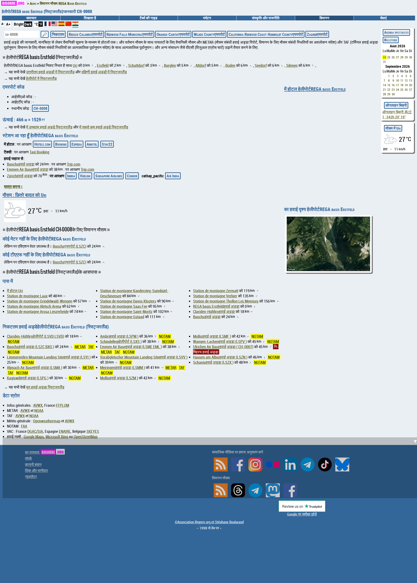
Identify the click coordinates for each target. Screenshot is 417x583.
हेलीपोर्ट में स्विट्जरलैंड (41, 78)
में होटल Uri (15, 290)
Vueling (85, 175)
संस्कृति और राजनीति (266, 18)
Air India (173, 175)
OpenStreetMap (86, 436)
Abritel (92, 144)
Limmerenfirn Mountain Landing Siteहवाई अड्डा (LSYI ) (49, 357)
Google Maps (34, 436)
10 (397, 80)
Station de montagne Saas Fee (123, 306)
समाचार (31, 18)
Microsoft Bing (57, 436)
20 (410, 85)
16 (393, 85)
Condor (132, 175)
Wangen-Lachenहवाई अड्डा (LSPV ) (220, 341)
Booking (61, 144)
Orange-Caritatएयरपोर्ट (173, 34)
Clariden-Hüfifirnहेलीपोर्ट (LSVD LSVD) (35, 336)
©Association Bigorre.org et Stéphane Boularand (209, 522)
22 (388, 89)
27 (397, 57)
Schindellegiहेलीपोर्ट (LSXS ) (121, 341)
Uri (75, 65)
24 (384, 57)
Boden (230, 65)
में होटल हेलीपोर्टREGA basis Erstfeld (315, 89)
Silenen (292, 65)
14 (384, 85)
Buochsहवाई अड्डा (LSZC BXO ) (30, 346)
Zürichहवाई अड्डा (20, 175)
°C (36, 24)
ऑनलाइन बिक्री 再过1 (397, 114)
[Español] (61, 24)
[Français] (48, 24)
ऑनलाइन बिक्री (396, 105)
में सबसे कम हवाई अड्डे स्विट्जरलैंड (103, 127)
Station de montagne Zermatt (215, 290)
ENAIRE (65, 431)
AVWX (38, 405)
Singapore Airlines (108, 175)
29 (406, 57)
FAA (24, 426)
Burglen (170, 65)
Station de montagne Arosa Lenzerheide (38, 311)
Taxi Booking (39, 152)
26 (393, 57)
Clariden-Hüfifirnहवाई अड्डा (214, 311)
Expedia (76, 144)
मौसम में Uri (393, 128)
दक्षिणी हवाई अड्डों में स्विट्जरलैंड (104, 71)
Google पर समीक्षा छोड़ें (302, 514)
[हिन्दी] (75, 25)
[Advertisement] (211, 467)
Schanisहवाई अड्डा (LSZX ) (213, 362)
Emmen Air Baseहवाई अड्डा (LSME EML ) (131, 346)
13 (410, 80)
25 (388, 57)
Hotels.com (42, 144)
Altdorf (200, 65)
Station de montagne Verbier (215, 295)
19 (406, 85)
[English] (54, 24)
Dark (28, 24)
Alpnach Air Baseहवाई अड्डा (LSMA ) (34, 367)
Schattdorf (136, 65)
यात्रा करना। (13, 186)
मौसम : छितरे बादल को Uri (24, 195)
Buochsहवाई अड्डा (20, 164)
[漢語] (68, 24)
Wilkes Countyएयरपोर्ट (209, 34)
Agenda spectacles (396, 32)
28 (401, 57)
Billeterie (390, 40)
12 (406, 80)
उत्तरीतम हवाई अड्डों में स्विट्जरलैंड (50, 71)
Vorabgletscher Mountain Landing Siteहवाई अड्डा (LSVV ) (143, 357)
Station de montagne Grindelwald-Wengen (39, 301)
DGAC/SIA (35, 431)
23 (393, 89)
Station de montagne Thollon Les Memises (225, 301)
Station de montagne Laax (27, 295)
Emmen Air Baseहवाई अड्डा (27, 169)
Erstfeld (103, 65)
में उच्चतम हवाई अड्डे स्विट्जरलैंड (49, 127)
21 (384, 89)
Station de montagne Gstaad (122, 316)
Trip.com (73, 164)
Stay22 (107, 144)
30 (410, 57)
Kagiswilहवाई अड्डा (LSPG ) (27, 377)
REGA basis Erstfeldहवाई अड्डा (216, 306)
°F (40, 24)
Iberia (71, 175)
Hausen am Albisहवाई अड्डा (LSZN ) (220, 357)
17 (397, 85)
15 (388, 85)
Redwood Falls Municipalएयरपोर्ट (129, 34)
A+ (8, 24)
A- (2, 23)
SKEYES (92, 431)
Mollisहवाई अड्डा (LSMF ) (212, 336)
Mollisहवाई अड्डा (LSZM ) (119, 377)
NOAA (38, 410)
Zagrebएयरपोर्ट (317, 34)
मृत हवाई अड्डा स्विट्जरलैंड (45, 387)
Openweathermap (46, 420)
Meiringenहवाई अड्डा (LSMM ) (122, 367)
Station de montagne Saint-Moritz (126, 311)
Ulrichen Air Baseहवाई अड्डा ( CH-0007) (223, 346)
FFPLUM (62, 405)
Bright (19, 24)
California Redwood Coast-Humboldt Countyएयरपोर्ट (266, 34)
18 (401, 85)
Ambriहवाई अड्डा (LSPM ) (119, 336)
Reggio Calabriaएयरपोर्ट (86, 34)
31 (384, 62)
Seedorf (261, 65)
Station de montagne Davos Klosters (128, 301)
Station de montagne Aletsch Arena (34, 306)
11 (401, 80)
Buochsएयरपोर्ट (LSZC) (69, 246)
